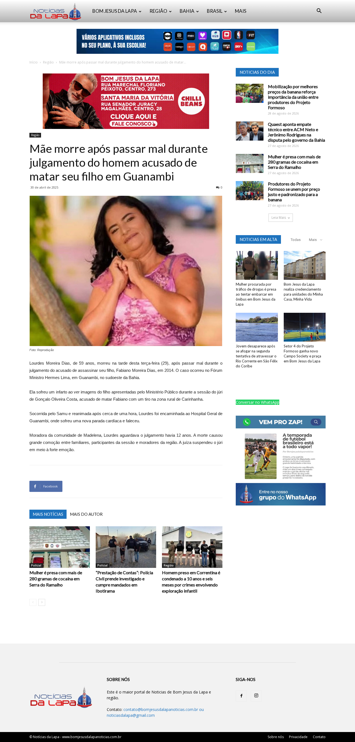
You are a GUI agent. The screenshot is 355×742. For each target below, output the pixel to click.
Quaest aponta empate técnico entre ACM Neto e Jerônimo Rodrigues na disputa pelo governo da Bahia (296, 132)
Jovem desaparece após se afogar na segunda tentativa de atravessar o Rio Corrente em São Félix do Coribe (257, 356)
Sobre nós (276, 737)
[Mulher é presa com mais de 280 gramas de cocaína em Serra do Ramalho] (59, 547)
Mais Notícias (48, 514)
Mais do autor (86, 514)
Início (33, 62)
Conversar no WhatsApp (257, 402)
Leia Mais (279, 217)
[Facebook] (241, 696)
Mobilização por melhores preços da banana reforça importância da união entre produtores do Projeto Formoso (293, 97)
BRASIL (214, 11)
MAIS (240, 11)
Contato (319, 737)
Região (48, 62)
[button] (319, 11)
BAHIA (187, 11)
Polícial (36, 565)
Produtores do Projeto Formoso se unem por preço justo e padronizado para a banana (294, 191)
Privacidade (298, 737)
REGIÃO (158, 11)
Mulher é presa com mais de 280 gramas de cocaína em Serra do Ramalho (55, 578)
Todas (296, 240)
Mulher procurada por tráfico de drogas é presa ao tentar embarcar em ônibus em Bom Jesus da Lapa (256, 294)
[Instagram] (256, 696)
